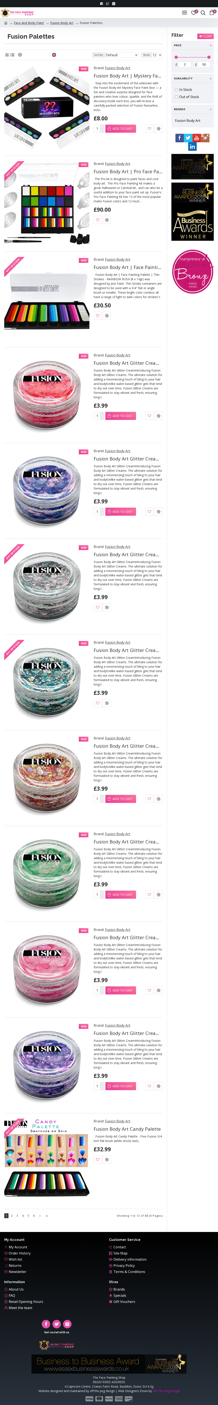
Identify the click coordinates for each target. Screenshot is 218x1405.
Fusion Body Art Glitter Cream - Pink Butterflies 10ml (128, 937)
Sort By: (98, 55)
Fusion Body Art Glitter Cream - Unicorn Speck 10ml (128, 1033)
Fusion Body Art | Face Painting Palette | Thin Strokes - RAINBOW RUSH (128, 267)
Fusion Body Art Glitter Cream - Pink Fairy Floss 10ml (128, 363)
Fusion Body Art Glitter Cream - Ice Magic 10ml (128, 554)
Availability (183, 78)
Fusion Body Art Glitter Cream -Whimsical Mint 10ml (128, 842)
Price (177, 45)
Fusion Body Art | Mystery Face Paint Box (128, 76)
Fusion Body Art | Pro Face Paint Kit (128, 171)
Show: (146, 55)
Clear (207, 36)
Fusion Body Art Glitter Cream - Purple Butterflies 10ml (128, 459)
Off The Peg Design (166, 1391)
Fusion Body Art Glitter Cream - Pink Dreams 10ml (128, 746)
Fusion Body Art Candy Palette (127, 1129)
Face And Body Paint (29, 23)
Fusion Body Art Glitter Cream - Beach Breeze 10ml (128, 650)
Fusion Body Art (61, 23)
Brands (179, 109)
